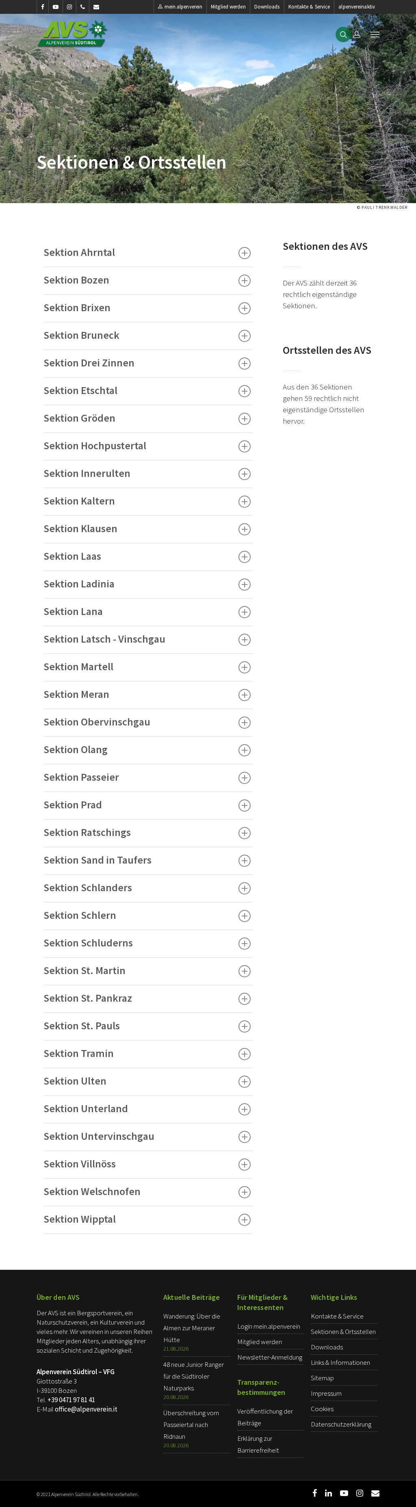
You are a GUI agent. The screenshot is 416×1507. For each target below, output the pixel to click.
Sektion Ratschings (87, 832)
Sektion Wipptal (79, 1219)
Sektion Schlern (79, 915)
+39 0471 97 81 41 (71, 1399)
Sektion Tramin (78, 1053)
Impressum (326, 1393)
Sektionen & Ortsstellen (343, 1331)
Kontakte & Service (309, 6)
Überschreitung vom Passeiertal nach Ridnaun (191, 1424)
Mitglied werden (228, 6)
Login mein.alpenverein (268, 1326)
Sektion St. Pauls (81, 1025)
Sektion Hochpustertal (94, 445)
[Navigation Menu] (374, 34)
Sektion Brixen (76, 307)
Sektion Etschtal (80, 390)
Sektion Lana (73, 611)
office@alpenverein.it (86, 1409)
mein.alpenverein (184, 6)
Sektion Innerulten (86, 473)
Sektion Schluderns (88, 942)
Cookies (322, 1408)
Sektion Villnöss (79, 1163)
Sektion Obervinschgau (96, 721)
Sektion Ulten (74, 1080)
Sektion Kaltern (79, 500)
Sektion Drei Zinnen (88, 362)
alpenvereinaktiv (356, 6)
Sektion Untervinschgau (98, 1136)
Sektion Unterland (85, 1108)
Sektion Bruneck (81, 335)
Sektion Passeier (81, 777)
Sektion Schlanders (87, 887)
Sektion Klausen (80, 528)
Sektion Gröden (79, 417)
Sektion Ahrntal (79, 252)
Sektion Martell (78, 666)
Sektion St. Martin (84, 970)
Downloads (267, 6)
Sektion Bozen (76, 279)
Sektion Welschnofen (92, 1191)
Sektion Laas (72, 556)
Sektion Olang (75, 749)
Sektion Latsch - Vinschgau (104, 638)
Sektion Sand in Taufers (97, 859)
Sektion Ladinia (79, 583)
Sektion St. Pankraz (87, 998)
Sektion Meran (76, 694)
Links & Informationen (340, 1362)
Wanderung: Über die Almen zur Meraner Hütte (191, 1328)
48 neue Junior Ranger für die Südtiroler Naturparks (193, 1376)
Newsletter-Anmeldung (269, 1357)
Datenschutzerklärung (341, 1424)
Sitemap (322, 1377)
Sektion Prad (72, 804)
